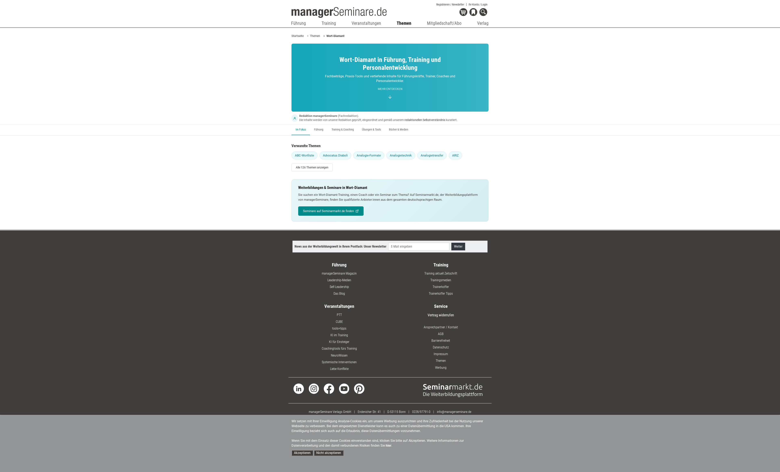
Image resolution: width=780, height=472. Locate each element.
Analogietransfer (432, 155)
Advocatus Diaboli (335, 155)
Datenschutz (441, 347)
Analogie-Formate (369, 155)
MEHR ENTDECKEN (390, 89)
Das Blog (339, 293)
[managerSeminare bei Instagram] (314, 388)
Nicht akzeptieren (328, 453)
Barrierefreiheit (440, 341)
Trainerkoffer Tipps (441, 293)
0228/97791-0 (421, 412)
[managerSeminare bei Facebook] (329, 388)
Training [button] (329, 23)
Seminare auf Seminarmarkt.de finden (328, 211)
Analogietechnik (401, 155)
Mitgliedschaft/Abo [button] (444, 23)
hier (388, 445)
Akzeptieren (302, 453)
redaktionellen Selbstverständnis (424, 120)
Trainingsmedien (440, 280)
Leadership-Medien (339, 280)
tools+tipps (339, 328)
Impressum (441, 354)
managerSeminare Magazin (339, 273)
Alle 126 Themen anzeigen (312, 167)
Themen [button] (404, 23)
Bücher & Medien (398, 129)
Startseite (297, 36)
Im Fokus (301, 129)
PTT (339, 315)
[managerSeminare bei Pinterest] (359, 388)
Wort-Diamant (335, 36)
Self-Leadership (339, 287)
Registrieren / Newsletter (450, 4)
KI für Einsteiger (339, 342)
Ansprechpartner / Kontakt (441, 327)
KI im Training (339, 335)
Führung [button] (298, 23)
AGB (441, 334)
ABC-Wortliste (304, 155)
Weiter (458, 246)
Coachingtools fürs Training (339, 348)
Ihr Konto (478, 4)
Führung (318, 129)
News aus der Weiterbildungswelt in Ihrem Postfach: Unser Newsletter (340, 246)
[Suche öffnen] (484, 12)
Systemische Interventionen (339, 362)
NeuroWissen (339, 355)
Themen (315, 36)
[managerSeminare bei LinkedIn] (298, 388)
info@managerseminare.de (454, 412)
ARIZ (455, 155)
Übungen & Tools (371, 129)
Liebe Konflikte (339, 369)
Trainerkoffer (441, 287)
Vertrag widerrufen (441, 315)
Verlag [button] (483, 23)
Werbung (440, 368)
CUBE (339, 322)
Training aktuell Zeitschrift (440, 273)
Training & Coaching (343, 129)
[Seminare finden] (453, 390)
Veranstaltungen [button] (366, 23)
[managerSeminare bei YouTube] (344, 388)
